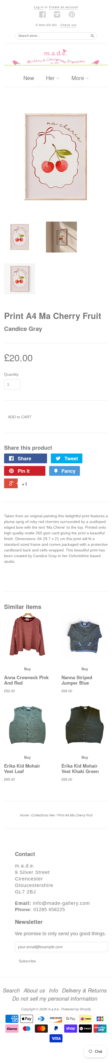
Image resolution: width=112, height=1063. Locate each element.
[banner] (56, 58)
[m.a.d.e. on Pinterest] (72, 14)
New (28, 78)
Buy (27, 669)
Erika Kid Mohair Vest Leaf (22, 768)
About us (34, 990)
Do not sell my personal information (54, 998)
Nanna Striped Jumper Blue (76, 680)
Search (11, 990)
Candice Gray (23, 328)
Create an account (63, 7)
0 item (46, 25)
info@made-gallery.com (61, 903)
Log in (38, 7)
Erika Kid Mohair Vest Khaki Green (80, 768)
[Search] (92, 35)
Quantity (11, 374)
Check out (68, 25)
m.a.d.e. (54, 1009)
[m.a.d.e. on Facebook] (42, 14)
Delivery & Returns (84, 990)
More (78, 78)
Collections (39, 815)
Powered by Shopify (76, 1009)
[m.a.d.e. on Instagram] (57, 14)
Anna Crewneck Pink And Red (26, 680)
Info (53, 990)
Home (24, 815)
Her (51, 78)
